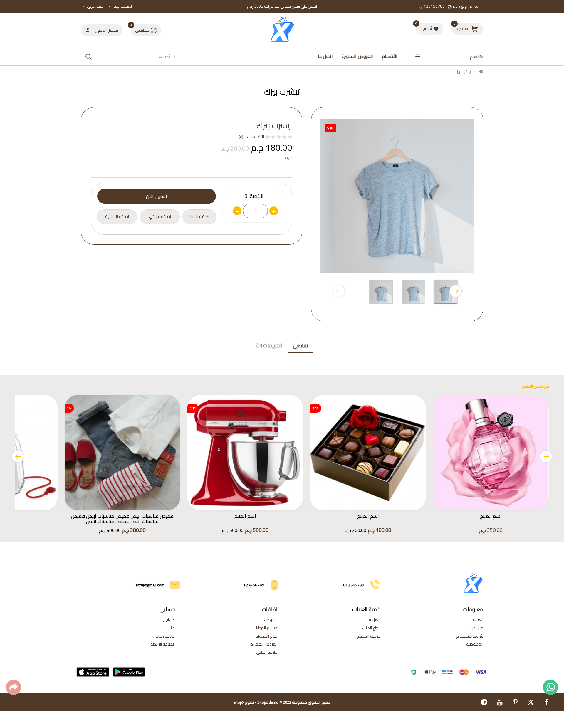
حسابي (169, 620)
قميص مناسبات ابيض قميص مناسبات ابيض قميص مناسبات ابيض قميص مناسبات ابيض (122, 518)
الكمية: (256, 196)
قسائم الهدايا (267, 628)
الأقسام (389, 56)
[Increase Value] (273, 210)
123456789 (434, 6)
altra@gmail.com (467, 6)
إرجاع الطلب (371, 628)
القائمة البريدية (162, 644)
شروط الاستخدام (469, 636)
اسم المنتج (491, 516)
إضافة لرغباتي (160, 216)
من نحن (476, 628)
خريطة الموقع (368, 636)
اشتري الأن (156, 196)
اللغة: (96, 6)
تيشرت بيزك (462, 72)
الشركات (271, 620)
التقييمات (255, 136)
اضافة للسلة (199, 216)
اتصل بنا (325, 56)
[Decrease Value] (237, 210)
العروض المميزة (357, 56)
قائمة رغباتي (267, 652)
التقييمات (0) (269, 345)
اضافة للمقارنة (117, 216)
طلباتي (169, 628)
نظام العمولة (267, 636)
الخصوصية (474, 644)
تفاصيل (300, 345)
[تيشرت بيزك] (445, 293)
